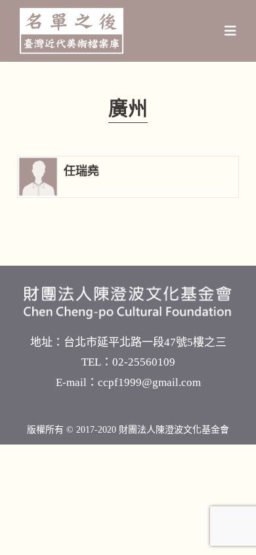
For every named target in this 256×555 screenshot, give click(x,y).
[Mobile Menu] (230, 31)
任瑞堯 (81, 171)
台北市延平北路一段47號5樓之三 (145, 342)
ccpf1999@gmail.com (149, 382)
